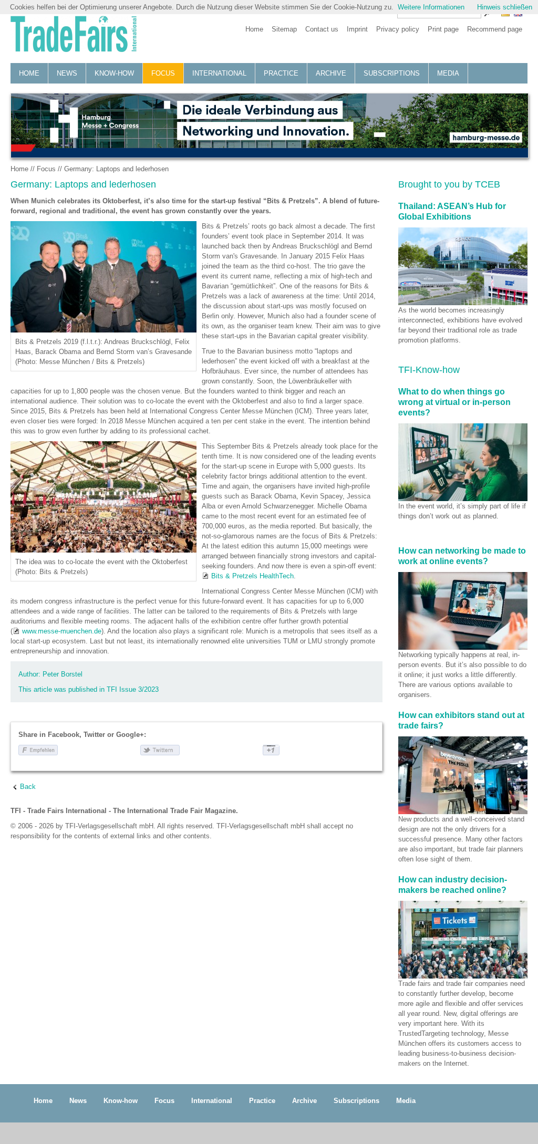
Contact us (321, 29)
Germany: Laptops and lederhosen (116, 169)
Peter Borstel (62, 674)
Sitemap (284, 29)
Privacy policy (397, 29)
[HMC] (269, 125)
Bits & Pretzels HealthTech (252, 576)
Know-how (114, 73)
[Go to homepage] (74, 35)
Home (254, 29)
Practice (281, 73)
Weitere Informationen (431, 7)
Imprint (357, 29)
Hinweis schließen (504, 7)
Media (448, 73)
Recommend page (494, 29)
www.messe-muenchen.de (61, 631)
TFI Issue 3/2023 (133, 689)
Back (28, 787)
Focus (163, 73)
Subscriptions (392, 73)
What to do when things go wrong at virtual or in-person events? (454, 402)
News (67, 73)
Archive (331, 73)
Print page (443, 29)
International (219, 73)
